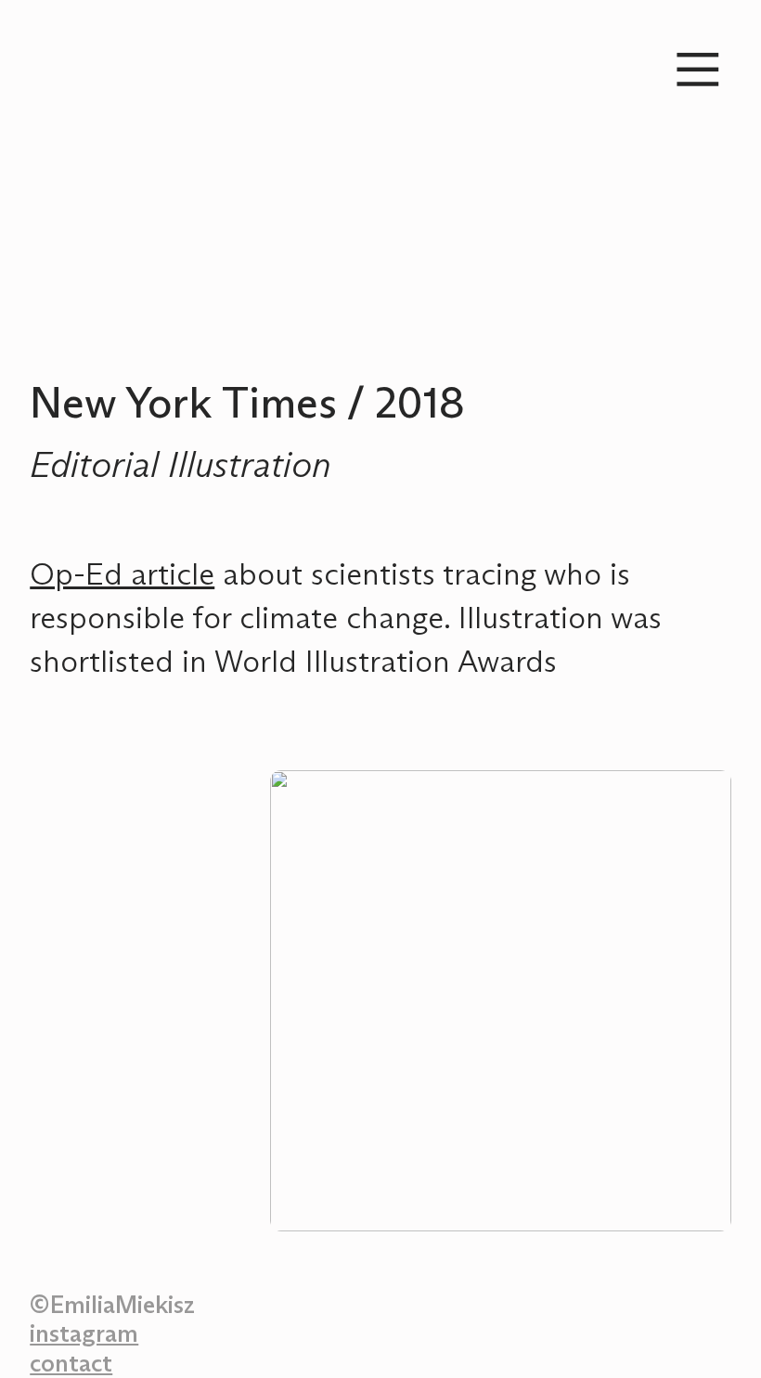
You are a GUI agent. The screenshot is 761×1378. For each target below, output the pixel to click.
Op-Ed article (122, 575)
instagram (84, 1334)
